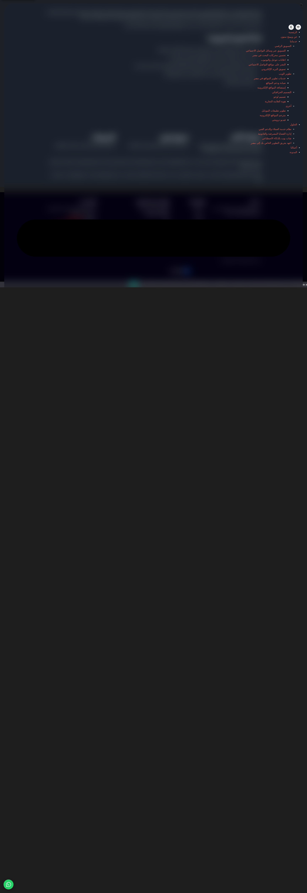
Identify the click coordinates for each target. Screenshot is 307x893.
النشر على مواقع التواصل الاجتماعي (267, 64)
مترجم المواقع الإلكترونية (273, 115)
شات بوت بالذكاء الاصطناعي (276, 138)
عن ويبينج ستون (289, 36)
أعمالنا (294, 147)
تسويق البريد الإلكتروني (273, 69)
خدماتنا (293, 41)
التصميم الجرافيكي (281, 92)
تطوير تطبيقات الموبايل (274, 110)
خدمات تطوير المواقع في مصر (270, 78)
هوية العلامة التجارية (275, 101)
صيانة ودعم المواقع (276, 83)
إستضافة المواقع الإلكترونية (271, 87)
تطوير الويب (285, 73)
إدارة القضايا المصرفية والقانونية (274, 133)
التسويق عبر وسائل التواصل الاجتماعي (266, 50)
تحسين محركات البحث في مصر (269, 55)
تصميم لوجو (280, 96)
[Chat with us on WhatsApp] (9, 884)
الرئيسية (293, 32)
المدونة (293, 152)
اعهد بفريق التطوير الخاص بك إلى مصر (271, 143)
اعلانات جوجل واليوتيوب (273, 59)
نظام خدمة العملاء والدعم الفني (275, 129)
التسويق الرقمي (283, 46)
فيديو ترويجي (279, 119)
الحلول (293, 124)
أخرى (288, 106)
